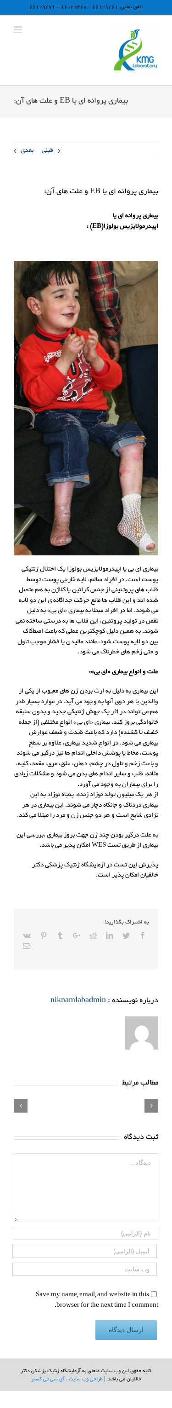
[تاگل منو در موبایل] (18, 30)
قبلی (47, 150)
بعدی (27, 150)
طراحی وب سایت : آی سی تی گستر (67, 1379)
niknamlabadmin (78, 1001)
